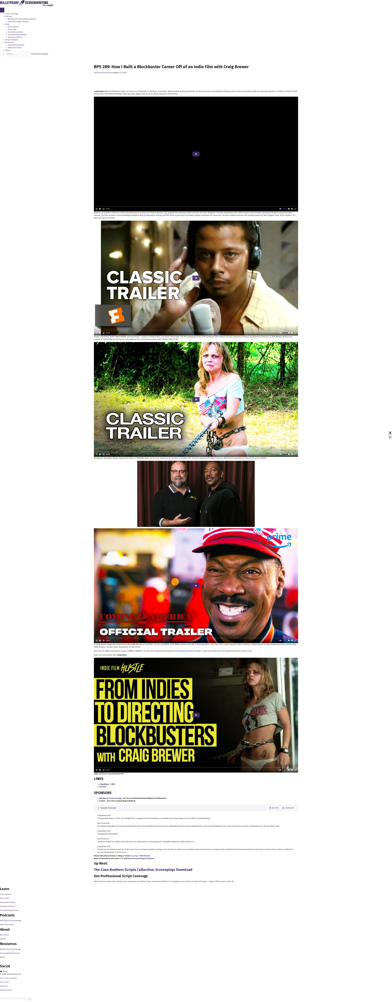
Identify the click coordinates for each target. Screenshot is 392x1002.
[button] (9, 58)
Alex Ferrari (4, 935)
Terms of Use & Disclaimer (8, 978)
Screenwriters (13, 27)
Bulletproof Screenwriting (104, 73)
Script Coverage (11, 14)
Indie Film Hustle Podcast (18, 22)
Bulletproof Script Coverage (10, 949)
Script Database (11, 40)
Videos (7, 50)
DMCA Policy (4, 986)
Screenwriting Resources (10, 953)
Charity (3, 939)
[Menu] (2, 10)
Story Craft (12, 29)
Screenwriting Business (17, 34)
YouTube (102, 787)
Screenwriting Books (16, 45)
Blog (7, 24)
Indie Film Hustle (15, 48)
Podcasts (8, 16)
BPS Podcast (145, 856)
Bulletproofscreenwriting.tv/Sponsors (139, 858)
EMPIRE (263, 458)
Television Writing (15, 37)
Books (2, 957)
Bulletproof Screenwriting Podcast (22, 19)
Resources (9, 42)
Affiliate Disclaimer (6, 990)
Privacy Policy (4, 982)
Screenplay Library (15, 32)
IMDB (113, 784)
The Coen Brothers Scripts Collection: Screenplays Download (143, 869)
